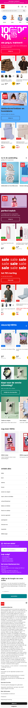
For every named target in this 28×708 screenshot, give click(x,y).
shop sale (14, 273)
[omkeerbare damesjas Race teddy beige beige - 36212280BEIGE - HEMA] (21, 76)
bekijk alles (14, 327)
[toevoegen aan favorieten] (13, 57)
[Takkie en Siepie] (10, 410)
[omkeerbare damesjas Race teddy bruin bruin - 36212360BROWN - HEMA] (17, 76)
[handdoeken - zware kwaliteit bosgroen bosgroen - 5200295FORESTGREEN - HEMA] (6, 76)
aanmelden (14, 596)
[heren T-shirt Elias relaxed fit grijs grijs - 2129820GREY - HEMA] (2, 305)
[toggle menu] (25, 6)
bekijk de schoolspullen (14, 383)
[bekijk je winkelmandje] (22, 6)
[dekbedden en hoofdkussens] (10, 175)
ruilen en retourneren (7, 560)
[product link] (8, 64)
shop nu (14, 43)
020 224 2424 (4, 566)
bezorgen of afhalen (7, 558)
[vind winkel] (25, 550)
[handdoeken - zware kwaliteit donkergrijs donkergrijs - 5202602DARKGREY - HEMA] (10, 76)
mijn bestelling (5, 556)
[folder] (10, 446)
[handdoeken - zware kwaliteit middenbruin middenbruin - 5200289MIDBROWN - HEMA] (2, 76)
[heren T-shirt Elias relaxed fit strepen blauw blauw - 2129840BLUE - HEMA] (6, 305)
